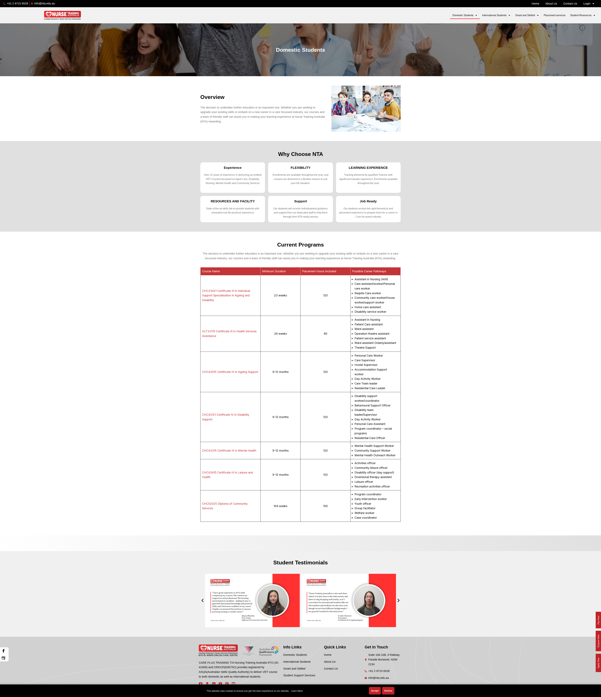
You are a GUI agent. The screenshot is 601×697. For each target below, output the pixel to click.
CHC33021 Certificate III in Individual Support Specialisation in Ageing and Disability (226, 295)
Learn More (297, 690)
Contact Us (570, 3)
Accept (375, 690)
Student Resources (580, 15)
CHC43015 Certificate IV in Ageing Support (230, 371)
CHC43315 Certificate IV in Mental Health (229, 450)
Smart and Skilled (525, 15)
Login (586, 3)
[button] (202, 600)
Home (535, 3)
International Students (494, 15)
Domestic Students (462, 15)
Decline (388, 690)
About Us (551, 3)
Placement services (554, 15)
